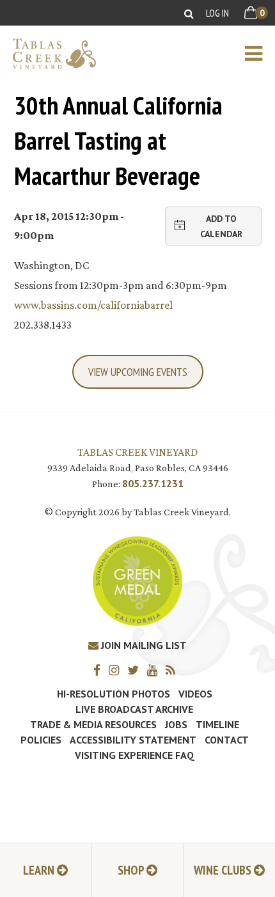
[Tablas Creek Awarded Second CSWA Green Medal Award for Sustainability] (137, 580)
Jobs (176, 724)
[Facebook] (100, 670)
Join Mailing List (142, 645)
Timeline (217, 724)
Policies (40, 740)
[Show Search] (189, 13)
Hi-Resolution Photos (113, 694)
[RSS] (174, 670)
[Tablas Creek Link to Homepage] (48, 54)
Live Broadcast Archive (134, 709)
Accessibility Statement (133, 740)
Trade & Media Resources (93, 724)
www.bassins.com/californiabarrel (93, 305)
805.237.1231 (153, 483)
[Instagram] (117, 670)
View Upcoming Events (137, 371)
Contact (227, 740)
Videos (195, 694)
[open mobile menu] (260, 54)
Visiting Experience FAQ (134, 755)
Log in (217, 12)
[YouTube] (155, 670)
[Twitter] (136, 670)
